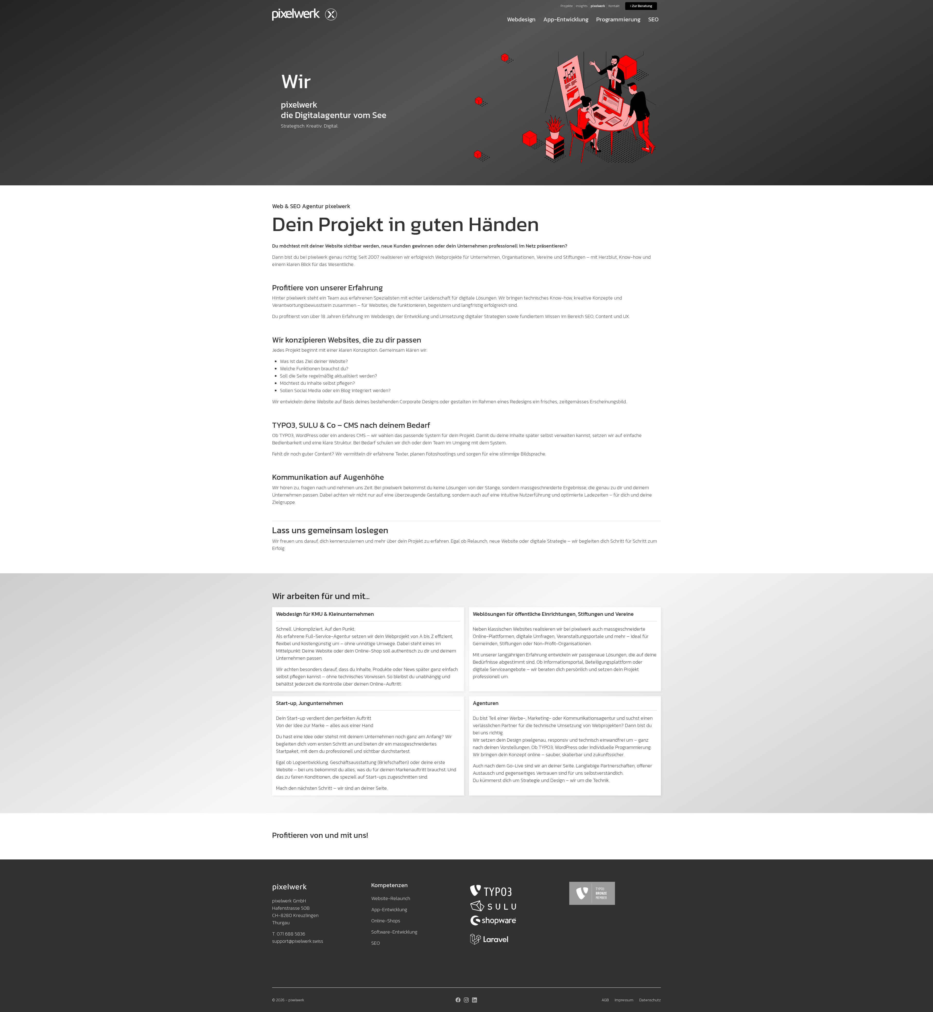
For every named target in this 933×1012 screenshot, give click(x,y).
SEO (375, 943)
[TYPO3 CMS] (516, 891)
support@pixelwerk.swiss (297, 941)
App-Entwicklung (389, 909)
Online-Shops (385, 920)
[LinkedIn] (474, 1000)
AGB (605, 1000)
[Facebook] (458, 1000)
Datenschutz (650, 1000)
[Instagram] (466, 1000)
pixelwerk (296, 1000)
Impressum (624, 1000)
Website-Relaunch (390, 898)
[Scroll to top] (922, 1001)
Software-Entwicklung (394, 931)
